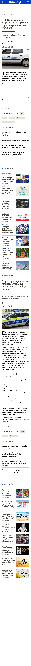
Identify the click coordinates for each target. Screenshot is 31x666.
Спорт (3, 224)
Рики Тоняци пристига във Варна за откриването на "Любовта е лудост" (8, 551)
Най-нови (8, 484)
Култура (3, 186)
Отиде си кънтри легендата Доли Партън (8, 526)
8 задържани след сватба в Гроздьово (15, 140)
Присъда (5, 435)
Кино (7, 186)
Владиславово (20, 117)
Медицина (4, 173)
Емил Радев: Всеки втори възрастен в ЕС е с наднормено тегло (8, 179)
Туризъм (9, 248)
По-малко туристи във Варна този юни (7, 253)
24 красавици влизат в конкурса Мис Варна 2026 (7, 216)
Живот (8, 261)
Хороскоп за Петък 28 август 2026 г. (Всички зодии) (8, 504)
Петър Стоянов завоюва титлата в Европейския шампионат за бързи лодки (8, 495)
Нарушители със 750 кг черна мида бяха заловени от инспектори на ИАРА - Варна (14, 134)
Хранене (9, 173)
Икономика (4, 248)
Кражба (5, 117)
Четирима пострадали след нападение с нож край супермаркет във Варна (14, 463)
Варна (22, 431)
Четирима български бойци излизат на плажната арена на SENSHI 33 (8, 231)
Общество (5, 14)
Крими (12, 14)
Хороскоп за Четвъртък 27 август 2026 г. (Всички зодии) (8, 515)
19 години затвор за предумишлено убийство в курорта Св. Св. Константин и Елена (14, 454)
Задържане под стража (9, 121)
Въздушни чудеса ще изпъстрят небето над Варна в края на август (8, 268)
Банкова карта (14, 435)
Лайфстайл (9, 211)
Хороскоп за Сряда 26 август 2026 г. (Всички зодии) (8, 561)
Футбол (7, 237)
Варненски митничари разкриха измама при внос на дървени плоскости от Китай (13, 154)
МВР (22, 113)
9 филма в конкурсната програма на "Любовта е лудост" (7, 192)
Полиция (12, 117)
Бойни (7, 224)
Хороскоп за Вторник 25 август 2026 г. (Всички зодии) (8, 572)
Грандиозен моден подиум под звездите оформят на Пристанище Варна (7, 540)
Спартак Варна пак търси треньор (8, 241)
